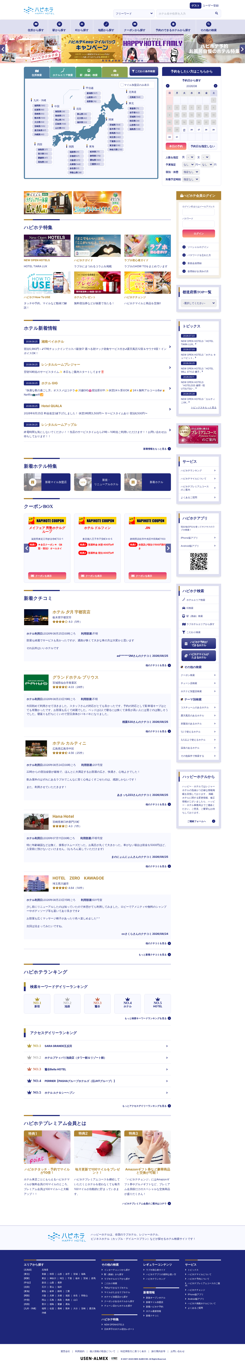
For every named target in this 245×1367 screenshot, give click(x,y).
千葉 (70, 1278)
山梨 (52, 1282)
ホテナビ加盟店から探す (116, 1296)
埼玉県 (115, 137)
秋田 (52, 1274)
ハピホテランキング (191, 470)
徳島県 (43, 149)
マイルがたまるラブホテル (117, 1292)
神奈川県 (116, 149)
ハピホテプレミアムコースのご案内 (195, 488)
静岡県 (95, 156)
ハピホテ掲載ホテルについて (202, 1303)
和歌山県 (76, 172)
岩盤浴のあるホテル (191, 723)
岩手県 (135, 112)
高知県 (43, 162)
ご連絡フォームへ (196, 821)
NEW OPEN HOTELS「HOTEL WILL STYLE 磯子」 (197, 367)
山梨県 (91, 97)
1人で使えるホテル (191, 731)
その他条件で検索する (192, 755)
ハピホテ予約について (198, 1278)
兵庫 (52, 1295)
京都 (60, 1295)
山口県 (60, 128)
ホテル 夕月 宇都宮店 (71, 612)
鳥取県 (60, 111)
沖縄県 (39, 134)
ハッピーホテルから (199, 777)
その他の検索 (209, 30)
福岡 (44, 1308)
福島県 (135, 129)
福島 (83, 1274)
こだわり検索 (194, 632)
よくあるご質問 (189, 497)
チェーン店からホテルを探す (118, 1305)
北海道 (135, 97)
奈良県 (74, 168)
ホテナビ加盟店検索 (191, 691)
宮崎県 (39, 126)
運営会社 (65, 1351)
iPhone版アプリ (189, 537)
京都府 (74, 156)
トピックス (192, 326)
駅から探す (59, 30)
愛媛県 (43, 158)
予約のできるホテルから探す (173, 30)
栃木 (78, 1278)
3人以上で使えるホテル (193, 739)
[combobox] (184, 13)
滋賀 (67, 1295)
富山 (52, 1287)
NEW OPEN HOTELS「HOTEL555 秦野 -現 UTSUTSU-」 (193, 382)
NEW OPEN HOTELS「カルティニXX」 (198, 398)
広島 (52, 1299)
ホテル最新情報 (153, 1311)
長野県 (91, 101)
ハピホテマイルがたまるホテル (198, 655)
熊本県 (39, 118)
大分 (75, 1308)
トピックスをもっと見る (203, 407)
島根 (67, 1299)
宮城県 (135, 116)
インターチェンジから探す (117, 1269)
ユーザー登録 (210, 5)
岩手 (67, 1274)
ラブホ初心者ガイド (155, 1269)
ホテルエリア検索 (63, 74)
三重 (67, 1291)
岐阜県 (95, 151)
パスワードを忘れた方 (199, 255)
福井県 (82, 122)
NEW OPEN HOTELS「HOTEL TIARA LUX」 (197, 340)
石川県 (82, 118)
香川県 (43, 153)
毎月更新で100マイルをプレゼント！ (97, 1170)
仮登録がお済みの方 (198, 271)
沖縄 (44, 1312)
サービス (190, 461)
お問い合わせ (178, 1351)
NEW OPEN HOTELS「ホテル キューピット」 (198, 353)
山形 (60, 1274)
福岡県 (39, 105)
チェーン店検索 (189, 683)
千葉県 (115, 141)
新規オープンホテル (155, 1297)
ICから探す (82, 30)
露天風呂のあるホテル (192, 715)
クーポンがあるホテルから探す (119, 1301)
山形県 (135, 125)
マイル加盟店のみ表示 (136, 84)
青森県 (134, 108)
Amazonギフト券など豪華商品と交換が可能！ (147, 1170)
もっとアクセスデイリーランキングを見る (144, 1105)
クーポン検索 (188, 675)
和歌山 (84, 1295)
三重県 (95, 164)
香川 (44, 1304)
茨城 (85, 1278)
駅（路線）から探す (114, 1274)
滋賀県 (74, 152)
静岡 (60, 1291)
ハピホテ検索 (193, 591)
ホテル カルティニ (69, 743)
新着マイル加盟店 (154, 1302)
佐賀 (52, 1308)
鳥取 (60, 1299)
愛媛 (60, 1304)
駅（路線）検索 (89, 74)
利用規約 (79, 1351)
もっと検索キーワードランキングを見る (146, 1018)
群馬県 (115, 133)
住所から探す (36, 30)
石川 (44, 1287)
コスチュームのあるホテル (195, 707)
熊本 (67, 1308)
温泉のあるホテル (190, 747)
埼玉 (62, 1278)
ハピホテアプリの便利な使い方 (161, 1274)
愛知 (44, 1291)
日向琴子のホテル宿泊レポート (119, 1329)
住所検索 (37, 74)
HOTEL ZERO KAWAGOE (78, 878)
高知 (67, 1304)
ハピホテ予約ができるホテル (198, 643)
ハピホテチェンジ (196, 1290)
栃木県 (115, 129)
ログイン (199, 233)
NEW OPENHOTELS (114, 1324)
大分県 (39, 122)
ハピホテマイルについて (193, 478)
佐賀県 (39, 109)
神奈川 (53, 1278)
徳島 (52, 1304)
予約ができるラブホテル (116, 1287)
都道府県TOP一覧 (197, 292)
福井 (60, 1287)
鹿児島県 (40, 130)
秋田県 (135, 121)
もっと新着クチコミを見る (153, 954)
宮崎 (83, 1308)
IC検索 (115, 74)
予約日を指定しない (203, 146)
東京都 (115, 145)
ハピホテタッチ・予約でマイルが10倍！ (47, 1170)
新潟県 (92, 93)
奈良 (75, 1295)
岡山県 (60, 119)
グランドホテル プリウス (76, 677)
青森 (44, 1274)
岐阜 (52, 1291)
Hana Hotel (63, 816)
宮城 (75, 1274)
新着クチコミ (152, 1315)
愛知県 (95, 160)
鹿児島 (92, 1308)
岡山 (44, 1299)
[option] (169, 100)
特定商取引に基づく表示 (133, 1351)
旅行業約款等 (158, 1351)
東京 (44, 1278)
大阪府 (75, 160)
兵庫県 (75, 164)
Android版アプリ (190, 545)
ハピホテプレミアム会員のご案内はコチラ (144, 1203)
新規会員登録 (195, 263)
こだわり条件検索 (145, 71)
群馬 (93, 1278)
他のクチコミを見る (156, 665)
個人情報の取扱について (102, 1351)
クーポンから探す (134, 30)
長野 (60, 1282)
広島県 (60, 124)
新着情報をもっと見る (155, 448)
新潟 (44, 1282)
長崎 (60, 1308)
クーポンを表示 (43, 575)
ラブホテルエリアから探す (201, 624)
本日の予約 (176, 146)
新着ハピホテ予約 (154, 1306)
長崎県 (39, 114)
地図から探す (106, 30)
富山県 (82, 114)
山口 (75, 1299)
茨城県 (115, 124)
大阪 (44, 1295)
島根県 (60, 115)
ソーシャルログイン (198, 247)
